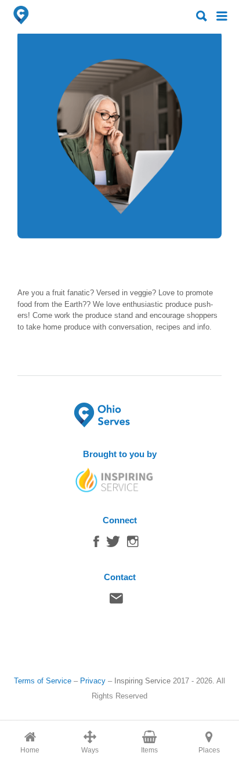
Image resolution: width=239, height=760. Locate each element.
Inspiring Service (142, 680)
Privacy (93, 680)
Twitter (113, 544)
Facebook (96, 544)
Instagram (133, 544)
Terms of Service (42, 680)
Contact (116, 601)
